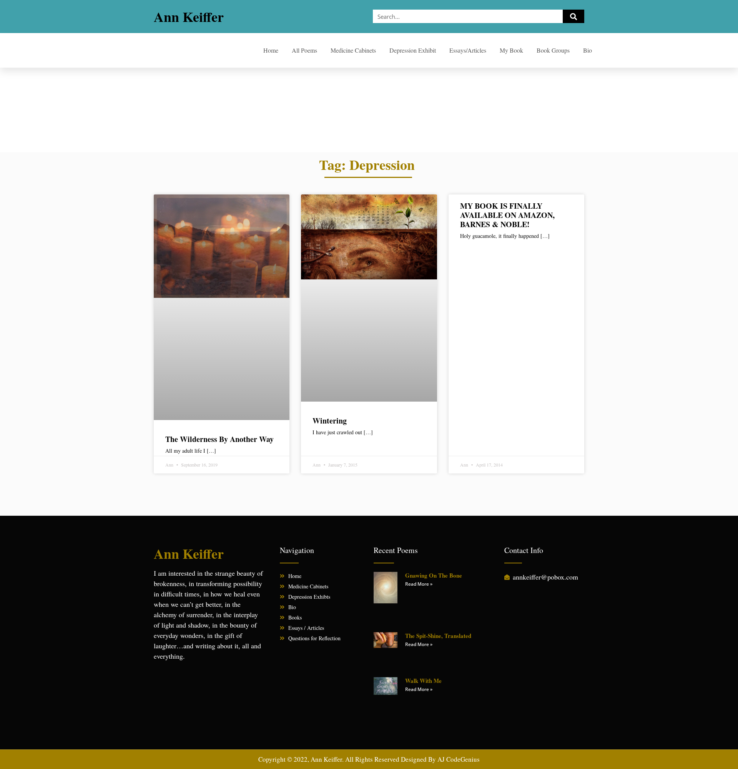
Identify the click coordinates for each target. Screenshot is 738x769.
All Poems (304, 50)
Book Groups (553, 50)
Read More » (418, 584)
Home (270, 50)
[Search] (573, 16)
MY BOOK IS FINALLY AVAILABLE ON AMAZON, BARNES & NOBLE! (507, 215)
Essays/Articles (467, 50)
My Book (511, 50)
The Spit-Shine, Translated (438, 635)
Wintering (329, 420)
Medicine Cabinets (353, 50)
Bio (587, 50)
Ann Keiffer (189, 17)
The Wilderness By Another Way (219, 439)
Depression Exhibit (412, 50)
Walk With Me (423, 680)
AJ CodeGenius (458, 759)
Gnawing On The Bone (433, 575)
